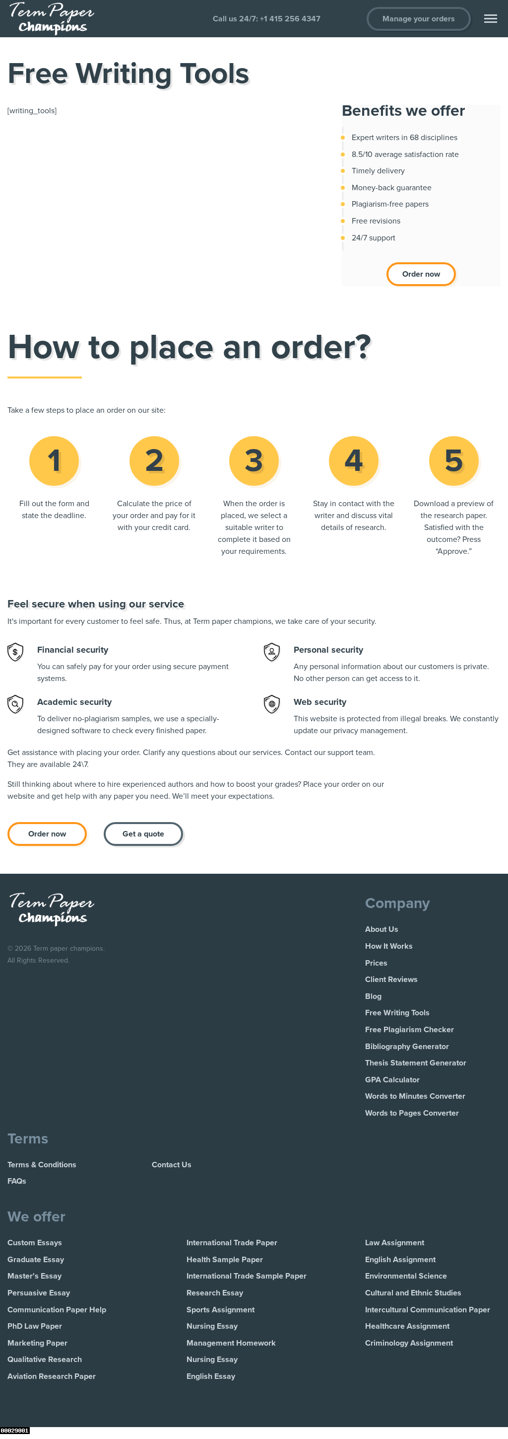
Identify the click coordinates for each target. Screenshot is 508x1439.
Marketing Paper (37, 1343)
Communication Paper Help (56, 1310)
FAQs (16, 1181)
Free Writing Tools (397, 1013)
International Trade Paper (232, 1243)
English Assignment (400, 1260)
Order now (421, 274)
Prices (376, 963)
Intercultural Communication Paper (427, 1310)
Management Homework (231, 1343)
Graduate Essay (35, 1260)
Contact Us (171, 1165)
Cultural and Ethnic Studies (413, 1293)
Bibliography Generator (407, 1047)
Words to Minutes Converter (415, 1096)
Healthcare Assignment (407, 1326)
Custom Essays (34, 1243)
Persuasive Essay (38, 1293)
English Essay (211, 1376)
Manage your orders (418, 19)
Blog (373, 996)
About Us (381, 929)
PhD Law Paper (34, 1326)
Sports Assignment (220, 1310)
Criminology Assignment (409, 1343)
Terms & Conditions (41, 1165)
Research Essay (215, 1293)
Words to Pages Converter (412, 1113)
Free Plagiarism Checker (409, 1030)
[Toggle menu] (491, 18)
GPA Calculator (392, 1080)
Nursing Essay (212, 1326)
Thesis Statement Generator (415, 1063)
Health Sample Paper (225, 1260)
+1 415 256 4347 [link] (290, 19)
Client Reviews (391, 980)
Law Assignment (394, 1243)
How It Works (389, 946)
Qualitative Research (44, 1359)
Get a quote (143, 834)
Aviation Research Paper (51, 1376)
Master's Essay (34, 1276)
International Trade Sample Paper (247, 1276)
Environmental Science (406, 1276)
